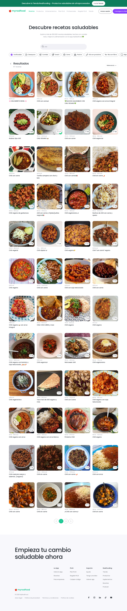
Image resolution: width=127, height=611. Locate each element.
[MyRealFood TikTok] (106, 598)
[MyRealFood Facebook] (89, 598)
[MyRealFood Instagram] (94, 598)
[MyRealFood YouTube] (111, 598)
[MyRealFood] (17, 11)
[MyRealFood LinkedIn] (100, 598)
